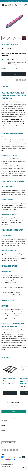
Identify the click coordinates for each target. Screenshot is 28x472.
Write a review (14, 411)
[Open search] (16, 5)
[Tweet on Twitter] (23, 80)
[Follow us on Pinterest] (11, 450)
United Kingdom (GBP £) (7, 442)
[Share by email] (25, 80)
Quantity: (3, 68)
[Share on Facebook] (17, 80)
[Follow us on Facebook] (2, 450)
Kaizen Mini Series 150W (9, 378)
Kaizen (3, 48)
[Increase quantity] (16, 68)
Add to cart (14, 74)
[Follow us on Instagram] (8, 450)
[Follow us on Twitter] (5, 450)
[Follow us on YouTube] (14, 450)
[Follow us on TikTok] (17, 450)
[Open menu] (3, 5)
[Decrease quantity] (8, 68)
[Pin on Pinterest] (20, 80)
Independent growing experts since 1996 (14, 1)
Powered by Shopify (5, 466)
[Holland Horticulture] (9, 5)
